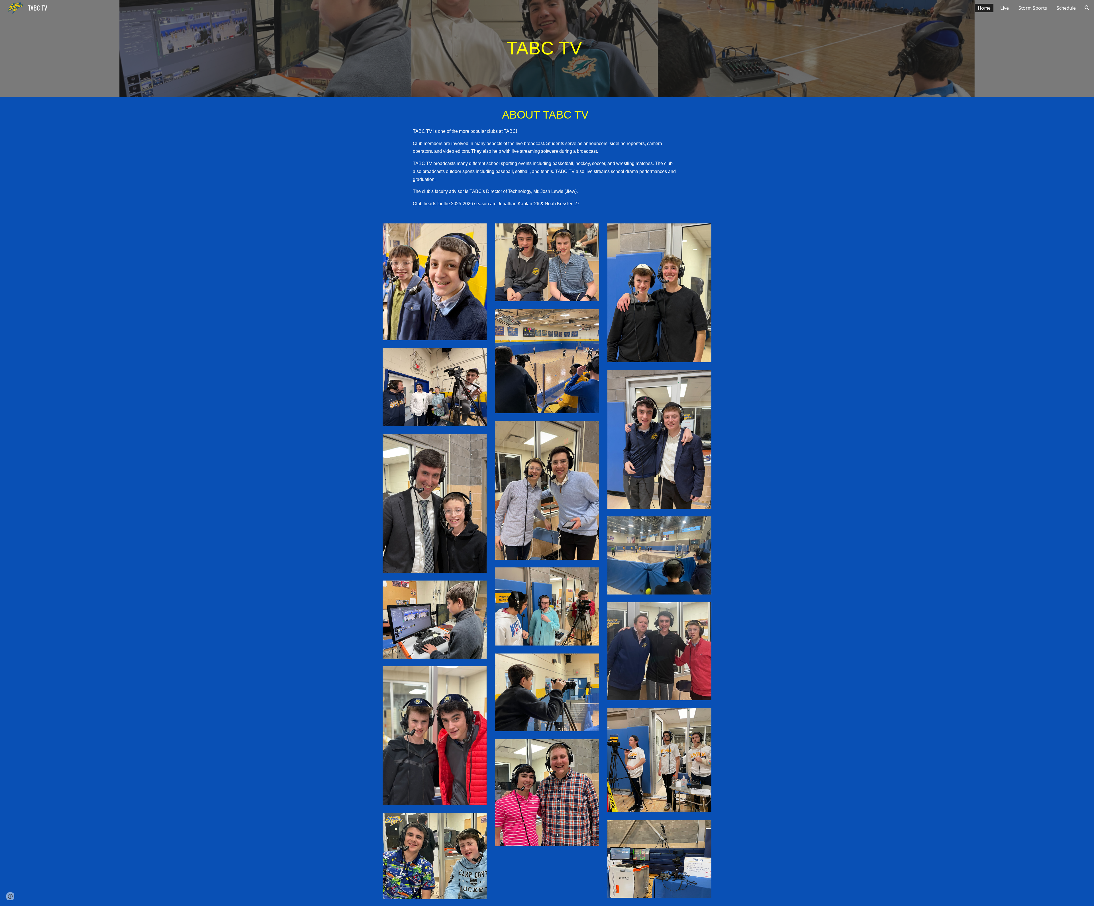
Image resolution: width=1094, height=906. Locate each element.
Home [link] (984, 8)
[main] (547, 48)
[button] (1087, 8)
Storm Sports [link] (1033, 8)
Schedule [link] (1066, 8)
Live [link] (1004, 8)
